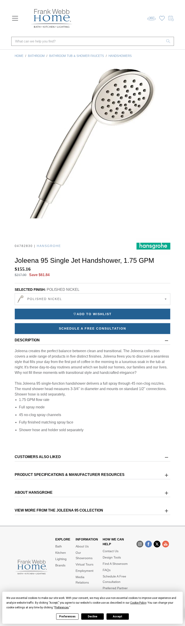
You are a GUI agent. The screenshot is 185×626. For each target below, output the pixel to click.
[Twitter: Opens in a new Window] (157, 544)
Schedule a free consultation (92, 328)
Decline (92, 616)
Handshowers (120, 56)
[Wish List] (162, 18)
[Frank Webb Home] (51, 18)
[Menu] (15, 18)
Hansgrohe (49, 246)
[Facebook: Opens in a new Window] (148, 544)
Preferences (67, 616)
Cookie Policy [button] (138, 602)
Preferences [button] (62, 607)
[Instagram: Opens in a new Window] (139, 544)
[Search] (168, 41)
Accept (117, 616)
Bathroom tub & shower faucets (76, 56)
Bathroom (36, 56)
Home (19, 56)
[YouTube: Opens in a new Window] (165, 544)
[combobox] (92, 299)
